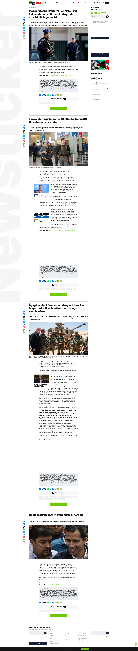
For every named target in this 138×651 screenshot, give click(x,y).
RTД (51, 640)
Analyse (49, 2)
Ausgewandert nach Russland (67, 636)
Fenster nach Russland (54, 643)
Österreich (88, 2)
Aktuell (44, 2)
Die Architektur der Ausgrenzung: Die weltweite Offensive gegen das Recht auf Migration (41, 221)
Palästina (56, 498)
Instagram (38, 643)
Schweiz (80, 2)
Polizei (48, 610)
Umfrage (58, 2)
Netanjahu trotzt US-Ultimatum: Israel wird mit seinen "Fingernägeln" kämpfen (41, 385)
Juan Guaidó (42, 610)
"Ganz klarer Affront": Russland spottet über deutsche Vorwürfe (99, 97)
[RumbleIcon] (101, 3)
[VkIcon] (99, 3)
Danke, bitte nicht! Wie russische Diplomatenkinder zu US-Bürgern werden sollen (41, 196)
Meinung (53, 2)
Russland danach (67, 633)
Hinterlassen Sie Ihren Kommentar (58, 108)
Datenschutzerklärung (82, 633)
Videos (62, 2)
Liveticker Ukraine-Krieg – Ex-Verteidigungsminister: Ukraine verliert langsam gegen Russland (99, 77)
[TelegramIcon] (97, 3)
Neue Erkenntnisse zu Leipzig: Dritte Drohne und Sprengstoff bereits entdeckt (100, 92)
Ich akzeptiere (99, 19)
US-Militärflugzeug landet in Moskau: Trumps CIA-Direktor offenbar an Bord (99, 83)
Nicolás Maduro (61, 610)
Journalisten (73, 2)
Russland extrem (67, 637)
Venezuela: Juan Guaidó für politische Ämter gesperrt (60, 584)
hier (69, 649)
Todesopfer (69, 289)
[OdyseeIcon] (103, 3)
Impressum (80, 631)
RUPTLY (51, 641)
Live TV (38, 2)
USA (74, 289)
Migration (48, 289)
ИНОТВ (51, 638)
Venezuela (54, 610)
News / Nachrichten (55, 289)
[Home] (32, 3)
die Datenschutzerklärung (102, 19)
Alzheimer (42, 289)
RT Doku (65, 639)
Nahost (41, 498)
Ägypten (62, 498)
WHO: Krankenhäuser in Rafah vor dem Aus (58, 439)
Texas (63, 289)
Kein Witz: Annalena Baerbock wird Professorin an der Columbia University (99, 88)
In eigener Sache (81, 641)
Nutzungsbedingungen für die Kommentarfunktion (82, 639)
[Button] (107, 16)
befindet (48, 577)
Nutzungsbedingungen (82, 635)
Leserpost (67, 2)
